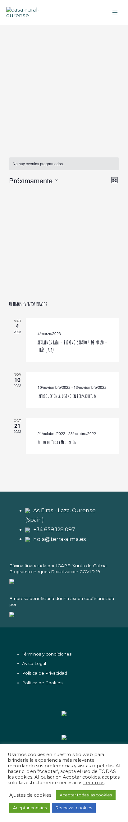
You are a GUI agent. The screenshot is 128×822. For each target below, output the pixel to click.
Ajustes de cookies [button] (30, 795)
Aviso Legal (34, 663)
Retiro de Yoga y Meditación (57, 442)
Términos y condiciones (46, 653)
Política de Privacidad (44, 673)
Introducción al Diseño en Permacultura (67, 396)
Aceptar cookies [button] (30, 807)
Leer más (93, 782)
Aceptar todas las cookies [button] (86, 794)
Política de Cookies (42, 682)
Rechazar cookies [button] (74, 807)
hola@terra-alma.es (59, 539)
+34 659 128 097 (54, 529)
